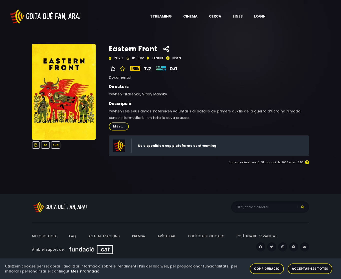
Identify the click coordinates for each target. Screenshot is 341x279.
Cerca (215, 16)
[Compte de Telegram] (293, 246)
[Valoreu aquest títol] (121, 68)
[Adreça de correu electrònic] (304, 246)
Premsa (138, 236)
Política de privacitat (257, 236)
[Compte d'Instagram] (282, 246)
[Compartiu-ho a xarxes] (166, 49)
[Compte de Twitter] (271, 246)
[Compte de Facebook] (260, 246)
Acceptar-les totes (310, 268)
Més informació (85, 271)
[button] (161, 16)
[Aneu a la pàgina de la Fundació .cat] (91, 249)
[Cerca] (302, 207)
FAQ (72, 236)
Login (260, 16)
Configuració (267, 268)
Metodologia (44, 236)
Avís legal (167, 236)
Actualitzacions (104, 236)
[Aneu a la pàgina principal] (45, 16)
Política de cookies (206, 236)
